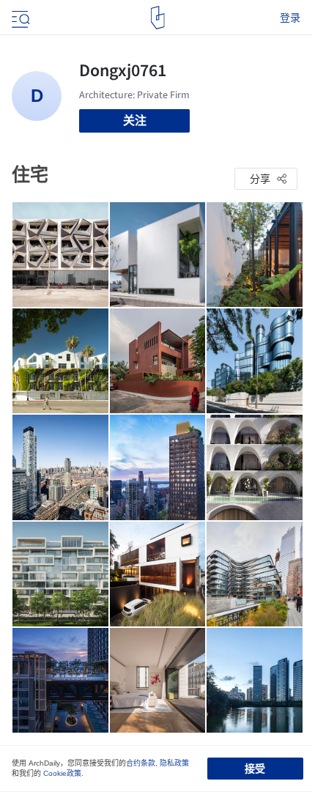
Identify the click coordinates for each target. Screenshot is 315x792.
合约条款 (140, 763)
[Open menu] (19, 17)
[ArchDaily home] (158, 17)
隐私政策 (174, 763)
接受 (255, 768)
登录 (290, 17)
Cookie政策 (62, 773)
